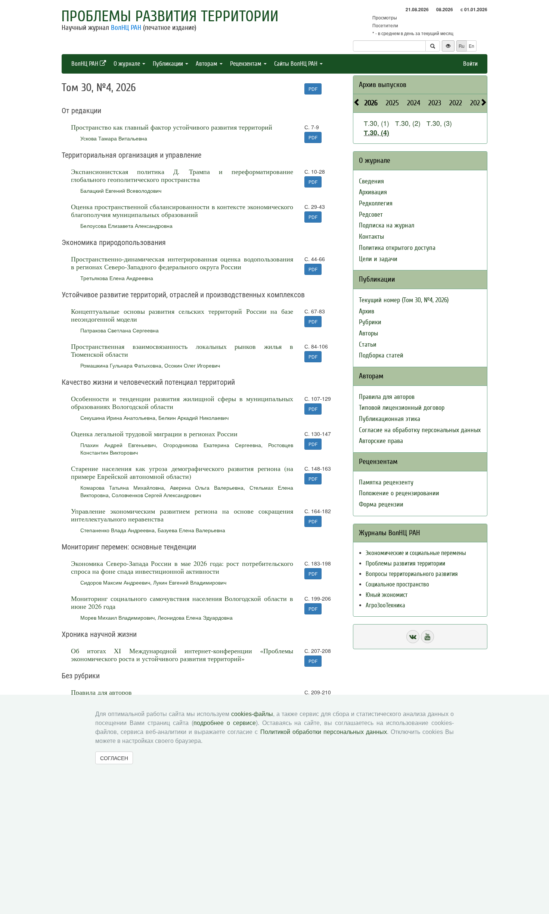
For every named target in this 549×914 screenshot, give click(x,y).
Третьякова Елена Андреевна (116, 278)
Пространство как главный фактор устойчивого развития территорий (171, 127)
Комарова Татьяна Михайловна (122, 487)
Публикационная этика (389, 419)
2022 (455, 103)
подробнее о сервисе (224, 723)
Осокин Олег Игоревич (192, 365)
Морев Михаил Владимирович (117, 617)
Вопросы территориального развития (412, 573)
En (471, 46)
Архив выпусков (382, 84)
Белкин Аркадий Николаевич (193, 417)
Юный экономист (386, 594)
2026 (371, 103)
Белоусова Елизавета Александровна (126, 225)
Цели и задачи (378, 259)
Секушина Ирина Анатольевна (117, 417)
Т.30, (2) (408, 123)
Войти (470, 63)
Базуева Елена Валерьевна (191, 530)
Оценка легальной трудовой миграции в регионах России (154, 433)
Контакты (371, 237)
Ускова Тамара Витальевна (113, 138)
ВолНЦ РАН (126, 28)
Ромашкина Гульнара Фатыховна (120, 365)
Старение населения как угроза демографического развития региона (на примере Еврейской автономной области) (182, 472)
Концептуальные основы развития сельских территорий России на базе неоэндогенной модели (182, 315)
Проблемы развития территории (170, 16)
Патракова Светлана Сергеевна (119, 330)
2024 (413, 103)
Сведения (371, 181)
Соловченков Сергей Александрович (156, 495)
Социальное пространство (397, 584)
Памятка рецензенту (386, 482)
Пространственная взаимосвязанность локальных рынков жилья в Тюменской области (182, 350)
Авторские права (381, 441)
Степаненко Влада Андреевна (117, 530)
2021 (476, 103)
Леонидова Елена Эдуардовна (195, 617)
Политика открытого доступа (397, 248)
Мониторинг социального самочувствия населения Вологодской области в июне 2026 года (182, 602)
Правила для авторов (101, 692)
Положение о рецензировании (399, 493)
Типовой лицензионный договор (401, 408)
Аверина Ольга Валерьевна (207, 487)
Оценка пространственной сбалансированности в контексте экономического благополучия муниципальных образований (182, 210)
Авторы (368, 333)
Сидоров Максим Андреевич (115, 582)
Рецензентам (246, 63)
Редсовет (371, 215)
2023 (434, 103)
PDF (312, 89)
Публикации (168, 63)
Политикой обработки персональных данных (323, 732)
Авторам (207, 63)
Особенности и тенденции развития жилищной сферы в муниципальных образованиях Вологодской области (182, 402)
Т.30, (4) (376, 132)
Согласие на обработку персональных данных (420, 430)
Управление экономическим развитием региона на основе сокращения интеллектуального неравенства (182, 514)
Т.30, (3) (439, 123)
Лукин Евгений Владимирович (189, 582)
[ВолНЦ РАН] (412, 636)
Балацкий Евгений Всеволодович (120, 190)
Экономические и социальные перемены (416, 553)
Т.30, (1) (376, 123)
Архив (366, 311)
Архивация (373, 192)
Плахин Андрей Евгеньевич (118, 445)
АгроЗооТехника (385, 605)
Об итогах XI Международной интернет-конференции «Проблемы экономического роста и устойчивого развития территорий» (182, 654)
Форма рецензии (381, 504)
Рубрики (370, 322)
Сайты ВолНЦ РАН (296, 63)
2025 (392, 103)
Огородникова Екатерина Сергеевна (212, 445)
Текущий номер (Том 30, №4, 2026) (404, 300)
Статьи (367, 344)
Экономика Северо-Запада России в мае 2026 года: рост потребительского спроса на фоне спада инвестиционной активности (182, 567)
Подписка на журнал (386, 225)
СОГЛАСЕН (114, 758)
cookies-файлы (252, 714)
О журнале (128, 63)
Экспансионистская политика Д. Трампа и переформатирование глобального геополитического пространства (182, 175)
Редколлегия (376, 203)
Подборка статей (381, 355)
